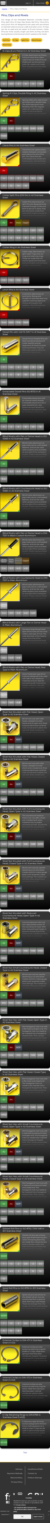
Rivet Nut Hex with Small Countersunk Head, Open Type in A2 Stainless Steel (23, 1125)
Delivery (19, 1469)
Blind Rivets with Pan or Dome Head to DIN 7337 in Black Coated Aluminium (25, 534)
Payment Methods (14, 1473)
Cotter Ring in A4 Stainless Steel (19, 247)
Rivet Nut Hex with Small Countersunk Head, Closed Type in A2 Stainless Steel (23, 1177)
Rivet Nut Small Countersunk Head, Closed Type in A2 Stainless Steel (25, 969)
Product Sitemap (35, 1478)
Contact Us (32, 1473)
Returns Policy (16, 1478)
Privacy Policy (16, 1482)
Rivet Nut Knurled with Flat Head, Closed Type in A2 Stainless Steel (24, 758)
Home (4, 9)
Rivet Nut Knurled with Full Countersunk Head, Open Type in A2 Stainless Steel (24, 810)
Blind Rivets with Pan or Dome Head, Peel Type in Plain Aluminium (24, 668)
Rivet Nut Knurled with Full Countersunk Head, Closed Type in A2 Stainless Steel (24, 862)
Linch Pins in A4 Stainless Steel (18, 289)
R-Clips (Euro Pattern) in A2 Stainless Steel (24, 51)
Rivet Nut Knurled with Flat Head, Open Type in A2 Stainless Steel (23, 713)
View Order (40, 3)
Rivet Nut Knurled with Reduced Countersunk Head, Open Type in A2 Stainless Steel (21, 915)
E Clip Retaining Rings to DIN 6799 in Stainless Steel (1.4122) (22, 1416)
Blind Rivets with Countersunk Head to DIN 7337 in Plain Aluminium (25, 579)
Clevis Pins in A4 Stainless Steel (19, 145)
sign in (28, 3)
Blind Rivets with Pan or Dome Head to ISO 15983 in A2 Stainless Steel (25, 437)
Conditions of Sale (35, 1469)
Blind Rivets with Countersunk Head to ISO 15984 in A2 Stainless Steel (25, 489)
